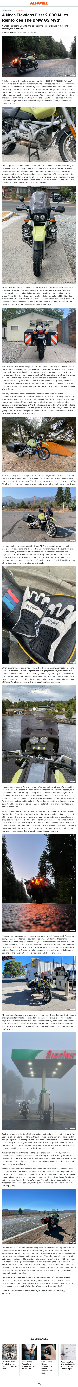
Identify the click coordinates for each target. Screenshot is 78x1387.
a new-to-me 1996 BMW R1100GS (49, 81)
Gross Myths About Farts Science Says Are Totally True (28, 1365)
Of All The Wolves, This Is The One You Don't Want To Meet (9, 1365)
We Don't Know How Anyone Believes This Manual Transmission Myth (47, 1367)
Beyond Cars (7, 10)
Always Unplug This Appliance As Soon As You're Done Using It (68, 1365)
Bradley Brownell (10, 32)
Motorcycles (19, 10)
